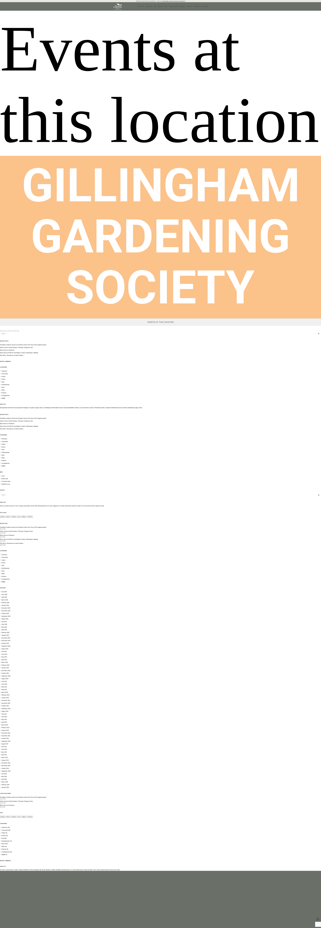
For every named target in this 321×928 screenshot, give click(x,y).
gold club (197, 6)
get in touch (204, 6)
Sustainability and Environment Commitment (173, 1)
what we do (149, 6)
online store (189, 6)
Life (19, 516)
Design (2, 516)
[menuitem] (141, 6)
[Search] (160, 333)
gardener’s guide (173, 6)
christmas (182, 6)
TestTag (30, 516)
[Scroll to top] (317, 919)
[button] (319, 334)
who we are (141, 6)
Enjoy (8, 516)
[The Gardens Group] (117, 4)
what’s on (160, 6)
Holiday (14, 516)
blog (166, 6)
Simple (23, 516)
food (155, 6)
